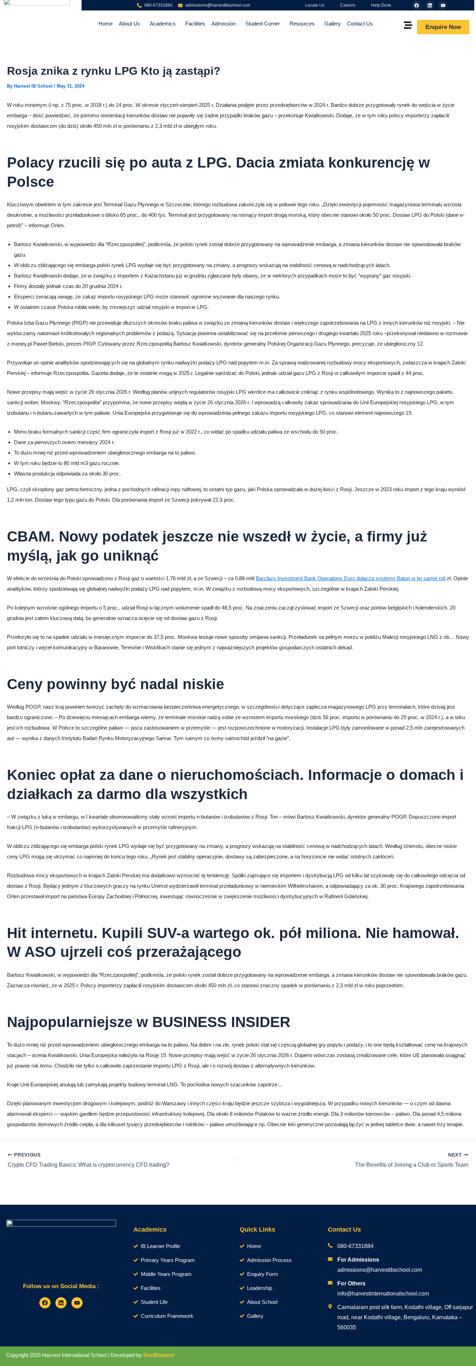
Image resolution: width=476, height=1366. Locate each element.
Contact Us (360, 24)
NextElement (158, 1355)
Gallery (332, 24)
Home (106, 24)
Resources (302, 24)
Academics (163, 24)
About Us (129, 24)
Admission (224, 24)
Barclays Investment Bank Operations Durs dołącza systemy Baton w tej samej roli (350, 578)
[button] (131, 23)
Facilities (195, 24)
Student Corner (262, 24)
